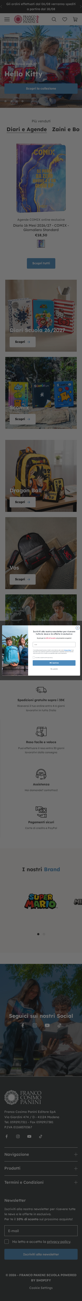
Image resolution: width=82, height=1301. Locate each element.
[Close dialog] (77, 628)
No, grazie (54, 669)
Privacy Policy (67, 650)
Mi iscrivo (53, 663)
